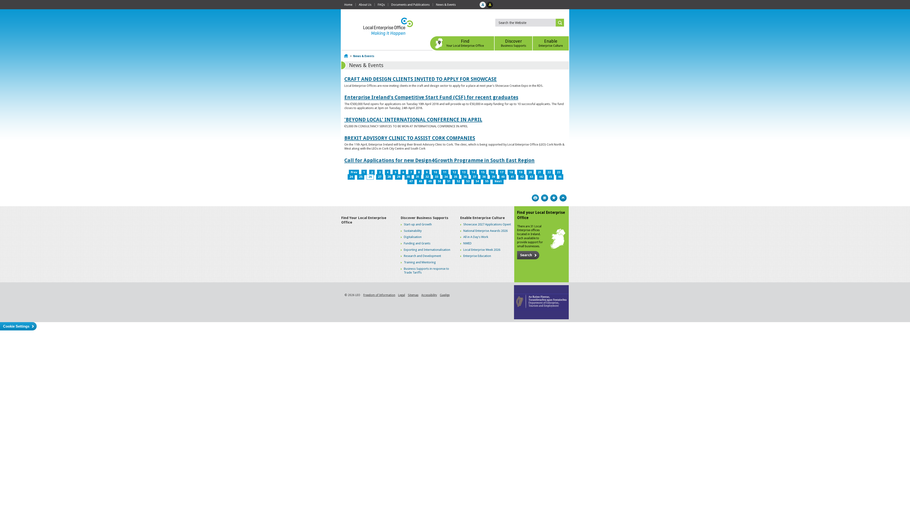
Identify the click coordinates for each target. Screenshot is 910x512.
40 (503, 176)
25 (360, 176)
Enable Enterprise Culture (482, 218)
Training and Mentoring (420, 262)
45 (550, 176)
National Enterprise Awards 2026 (485, 231)
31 (417, 176)
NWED (467, 243)
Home (348, 4)
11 (444, 172)
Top (563, 197)
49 (430, 181)
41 (512, 176)
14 (473, 172)
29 (398, 176)
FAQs (381, 4)
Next (498, 181)
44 (540, 176)
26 (370, 176)
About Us (365, 4)
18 (511, 172)
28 (389, 176)
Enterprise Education (477, 256)
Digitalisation (413, 237)
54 (477, 181)
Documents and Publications (410, 4)
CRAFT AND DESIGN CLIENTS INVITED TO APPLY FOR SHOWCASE (420, 79)
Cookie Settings (16, 326)
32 (427, 176)
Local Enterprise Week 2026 (481, 249)
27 (379, 176)
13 (463, 172)
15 (482, 172)
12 (454, 172)
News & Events (446, 4)
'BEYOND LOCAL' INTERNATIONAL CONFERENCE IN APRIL (413, 120)
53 (467, 181)
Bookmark (553, 197)
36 (465, 176)
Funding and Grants (417, 243)
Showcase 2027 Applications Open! (487, 224)
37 (474, 176)
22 (549, 172)
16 (492, 172)
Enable (551, 43)
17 (501, 172)
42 (521, 176)
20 (530, 172)
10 (435, 172)
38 (484, 176)
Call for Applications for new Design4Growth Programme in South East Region (439, 160)
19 (520, 172)
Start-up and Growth (418, 224)
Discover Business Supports (424, 218)
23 (558, 172)
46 (559, 176)
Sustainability (413, 231)
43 (531, 176)
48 (420, 181)
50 (439, 181)
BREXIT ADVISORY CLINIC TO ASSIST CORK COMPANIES (409, 138)
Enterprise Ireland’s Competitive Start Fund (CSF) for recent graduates (431, 97)
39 (493, 176)
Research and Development (422, 256)
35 (455, 176)
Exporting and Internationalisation (427, 249)
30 (408, 176)
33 (436, 176)
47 (411, 181)
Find (465, 43)
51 (448, 181)
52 (458, 181)
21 (539, 172)
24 (351, 176)
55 (486, 181)
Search (526, 255)
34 (446, 176)
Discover (513, 43)
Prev (354, 172)
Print (535, 197)
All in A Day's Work (475, 237)
